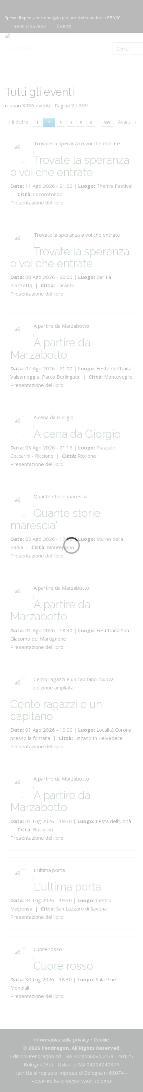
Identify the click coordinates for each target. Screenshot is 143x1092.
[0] (131, 48)
